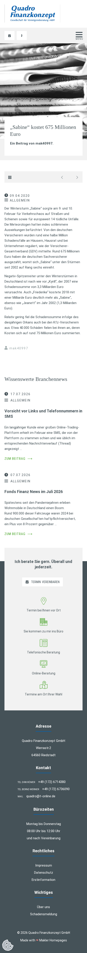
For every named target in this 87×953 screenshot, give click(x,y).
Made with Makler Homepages (43, 940)
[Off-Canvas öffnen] (79, 34)
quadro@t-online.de (40, 796)
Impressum (43, 865)
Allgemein (20, 200)
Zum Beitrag (18, 459)
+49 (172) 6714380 (52, 782)
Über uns (43, 907)
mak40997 (18, 348)
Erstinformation (43, 880)
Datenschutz (43, 873)
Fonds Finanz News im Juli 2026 (33, 491)
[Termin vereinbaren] (9, 35)
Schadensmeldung (43, 914)
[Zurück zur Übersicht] (10, 177)
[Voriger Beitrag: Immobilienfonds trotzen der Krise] (63, 177)
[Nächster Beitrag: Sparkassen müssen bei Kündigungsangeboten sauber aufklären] (76, 177)
